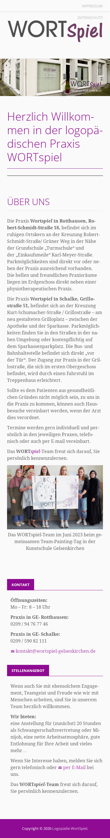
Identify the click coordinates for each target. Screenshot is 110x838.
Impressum (92, 5)
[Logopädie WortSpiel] (55, 77)
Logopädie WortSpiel (69, 828)
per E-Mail (75, 767)
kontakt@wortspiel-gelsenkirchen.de (56, 651)
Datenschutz (90, 17)
